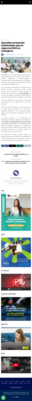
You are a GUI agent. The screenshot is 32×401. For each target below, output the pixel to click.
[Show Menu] (2, 2)
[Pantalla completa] (29, 289)
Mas (29, 383)
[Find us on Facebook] (12, 397)
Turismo (21, 383)
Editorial (6, 381)
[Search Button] (30, 2)
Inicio (2, 40)
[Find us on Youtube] (16, 397)
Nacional (12, 381)
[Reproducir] (3, 289)
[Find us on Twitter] (14, 397)
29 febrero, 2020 (20, 54)
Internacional (4, 383)
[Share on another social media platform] (27, 146)
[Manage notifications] (3, 398)
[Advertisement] (16, 21)
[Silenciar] (26, 289)
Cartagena (7, 40)
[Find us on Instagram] (18, 397)
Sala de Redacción (10, 54)
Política (22, 381)
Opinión (16, 383)
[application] (16, 282)
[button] (16, 282)
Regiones (17, 381)
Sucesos (28, 381)
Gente (25, 383)
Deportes (11, 383)
